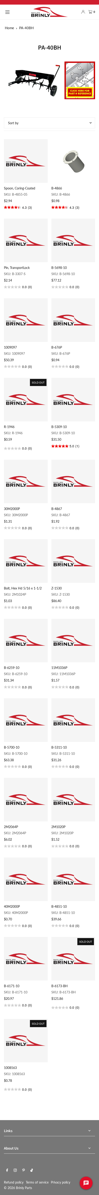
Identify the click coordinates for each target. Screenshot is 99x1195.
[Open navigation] (16, 11)
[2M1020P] (73, 799)
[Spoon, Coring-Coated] (26, 161)
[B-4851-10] (73, 879)
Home (9, 28)
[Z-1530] (73, 561)
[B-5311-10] (73, 720)
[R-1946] (26, 399)
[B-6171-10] (26, 959)
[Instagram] (15, 1170)
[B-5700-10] (26, 720)
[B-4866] (73, 161)
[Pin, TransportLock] (26, 240)
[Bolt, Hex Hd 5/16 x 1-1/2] (26, 561)
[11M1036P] (73, 640)
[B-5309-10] (73, 399)
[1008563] (26, 1041)
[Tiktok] (31, 1170)
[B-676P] (73, 320)
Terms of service (37, 1182)
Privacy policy (60, 1182)
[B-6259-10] (26, 640)
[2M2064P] (26, 799)
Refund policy (13, 1182)
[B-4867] (73, 481)
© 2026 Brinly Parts (18, 1188)
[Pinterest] (23, 1170)
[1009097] (26, 320)
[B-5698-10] (73, 240)
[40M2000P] (26, 879)
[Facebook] (7, 1170)
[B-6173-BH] (73, 959)
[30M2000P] (26, 481)
